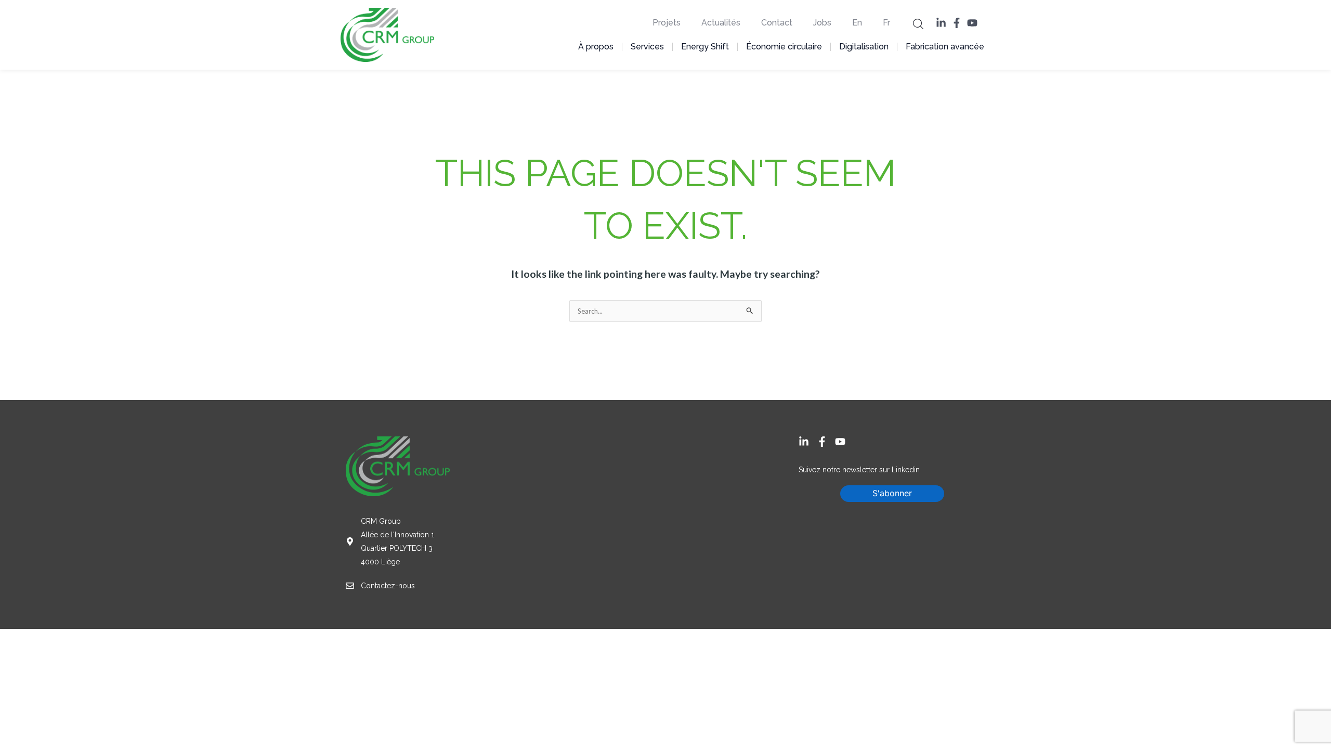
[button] (918, 23)
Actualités (720, 23)
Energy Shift (705, 46)
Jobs (822, 23)
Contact (776, 23)
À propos (596, 46)
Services (647, 46)
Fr (886, 23)
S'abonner (892, 493)
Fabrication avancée (945, 46)
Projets (667, 23)
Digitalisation (864, 46)
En (857, 23)
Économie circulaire (784, 46)
